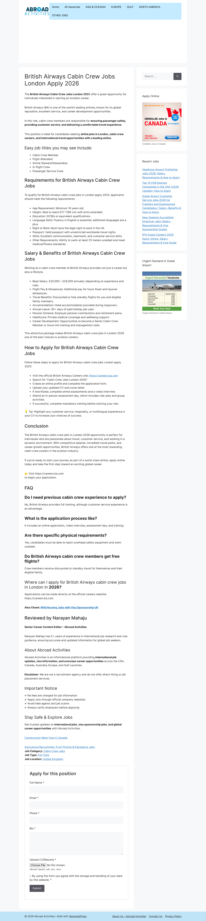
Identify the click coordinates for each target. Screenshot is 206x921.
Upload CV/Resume (43, 859)
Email (34, 798)
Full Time (43, 755)
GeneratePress (77, 916)
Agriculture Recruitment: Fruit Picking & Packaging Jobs (60, 747)
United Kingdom (53, 759)
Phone (35, 813)
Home (55, 6)
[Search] (177, 76)
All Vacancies (72, 6)
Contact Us (155, 916)
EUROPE (116, 6)
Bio (33, 828)
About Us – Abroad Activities (129, 916)
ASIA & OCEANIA (96, 6)
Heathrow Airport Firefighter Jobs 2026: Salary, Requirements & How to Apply (161, 173)
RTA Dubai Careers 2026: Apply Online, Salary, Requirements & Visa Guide (159, 238)
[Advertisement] (103, 43)
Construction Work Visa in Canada (46, 737)
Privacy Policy (173, 916)
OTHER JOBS (60, 15)
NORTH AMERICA (149, 6)
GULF (130, 6)
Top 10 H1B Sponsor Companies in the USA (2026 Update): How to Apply (160, 186)
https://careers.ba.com (103, 375)
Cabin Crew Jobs (54, 751)
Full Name (37, 782)
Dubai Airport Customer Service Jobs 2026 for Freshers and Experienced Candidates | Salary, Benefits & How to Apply (161, 204)
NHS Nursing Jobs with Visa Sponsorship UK (69, 607)
